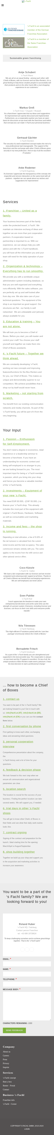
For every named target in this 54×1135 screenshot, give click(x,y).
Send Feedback (14, 1030)
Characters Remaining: (15, 1023)
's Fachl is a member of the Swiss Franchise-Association (38, 43)
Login (27, 1129)
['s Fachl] (26, 1)
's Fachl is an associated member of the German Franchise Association (38, 30)
